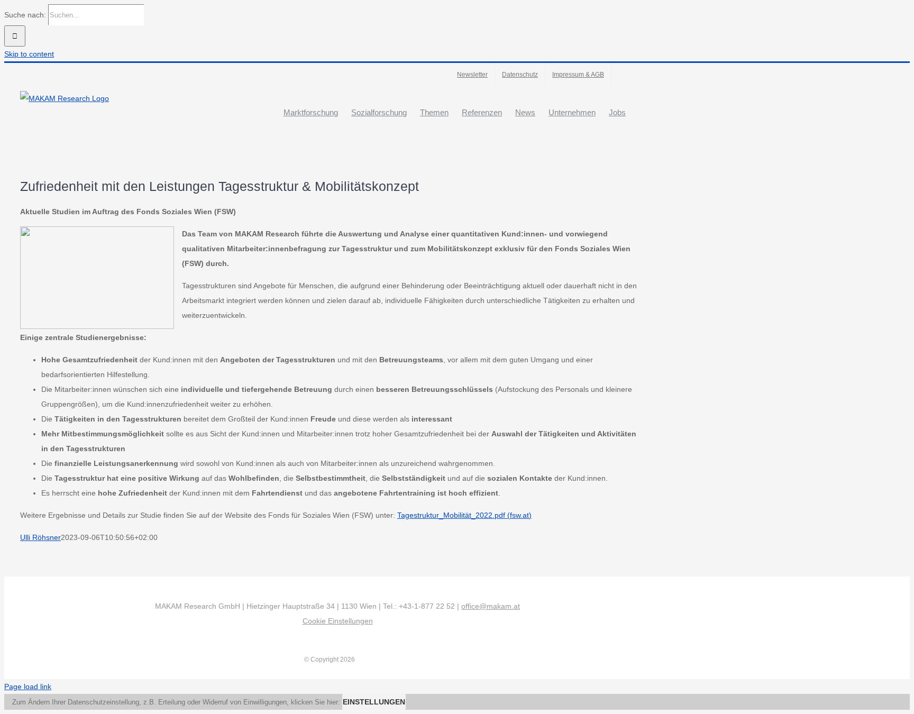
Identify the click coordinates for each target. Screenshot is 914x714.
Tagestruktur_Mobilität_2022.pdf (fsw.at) (464, 515)
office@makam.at (490, 606)
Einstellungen (374, 702)
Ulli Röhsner (40, 537)
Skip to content (29, 54)
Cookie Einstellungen (338, 621)
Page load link (27, 686)
